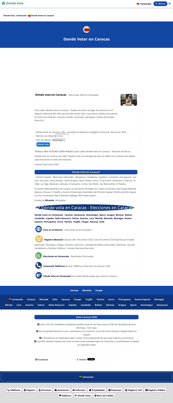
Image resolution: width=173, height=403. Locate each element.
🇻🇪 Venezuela (16, 299)
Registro (30, 390)
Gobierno (66, 395)
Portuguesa (50, 221)
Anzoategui (92, 214)
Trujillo (76, 221)
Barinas (120, 214)
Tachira (68, 221)
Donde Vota (15, 3)
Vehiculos (80, 390)
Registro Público (156, 390)
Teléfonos (15, 390)
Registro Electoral (53, 239)
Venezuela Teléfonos (54, 266)
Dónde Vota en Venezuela (57, 276)
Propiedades (98, 390)
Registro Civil (135, 390)
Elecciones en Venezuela (56, 256)
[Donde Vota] (170, 3)
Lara (91, 218)
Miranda (49, 200)
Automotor (63, 390)
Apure (102, 214)
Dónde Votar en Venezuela (49, 214)
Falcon (75, 218)
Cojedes (50, 218)
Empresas (116, 390)
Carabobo (40, 218)
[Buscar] (156, 4)
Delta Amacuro (63, 218)
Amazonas (79, 214)
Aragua (111, 214)
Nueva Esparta (142, 299)
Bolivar (128, 214)
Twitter (82, 359)
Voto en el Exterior (53, 229)
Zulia (101, 221)
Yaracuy (94, 221)
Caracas (69, 214)
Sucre (60, 221)
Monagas (118, 218)
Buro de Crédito (105, 395)
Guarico (84, 218)
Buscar (162, 4)
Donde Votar (84, 395)
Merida (99, 218)
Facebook (43, 359)
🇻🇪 (144, 3)
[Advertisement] (86, 65)
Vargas (85, 221)
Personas (46, 390)
